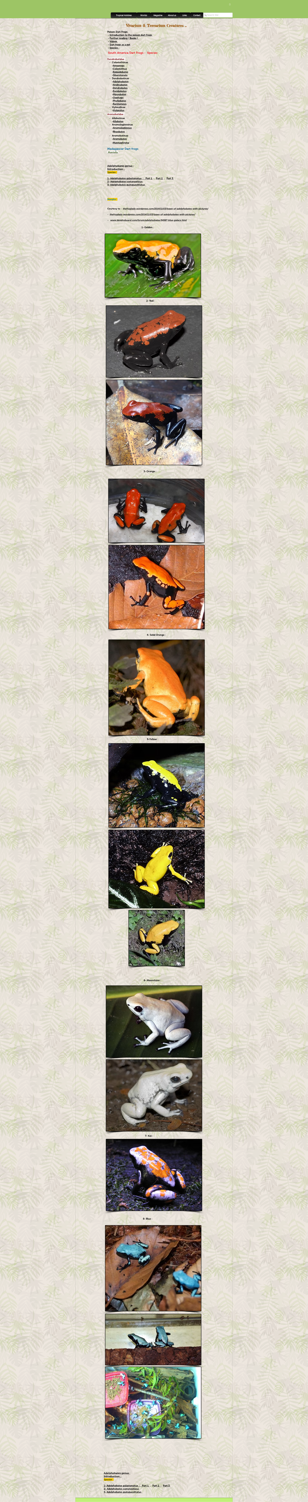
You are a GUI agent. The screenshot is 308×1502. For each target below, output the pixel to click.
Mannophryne (121, 142)
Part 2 (159, 178)
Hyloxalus (118, 110)
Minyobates (119, 94)
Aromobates (120, 138)
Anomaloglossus (122, 127)
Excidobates (120, 91)
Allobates (118, 121)
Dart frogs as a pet (120, 44)
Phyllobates (119, 100)
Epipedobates (120, 72)
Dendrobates (120, 88)
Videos (114, 41)
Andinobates (120, 84)
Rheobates (119, 131)
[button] (230, 3)
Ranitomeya (119, 104)
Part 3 (170, 178)
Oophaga (118, 97)
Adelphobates (120, 81)
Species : (114, 47)
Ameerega (118, 65)
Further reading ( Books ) (124, 38)
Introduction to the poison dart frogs (131, 35)
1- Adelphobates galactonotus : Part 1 (130, 178)
